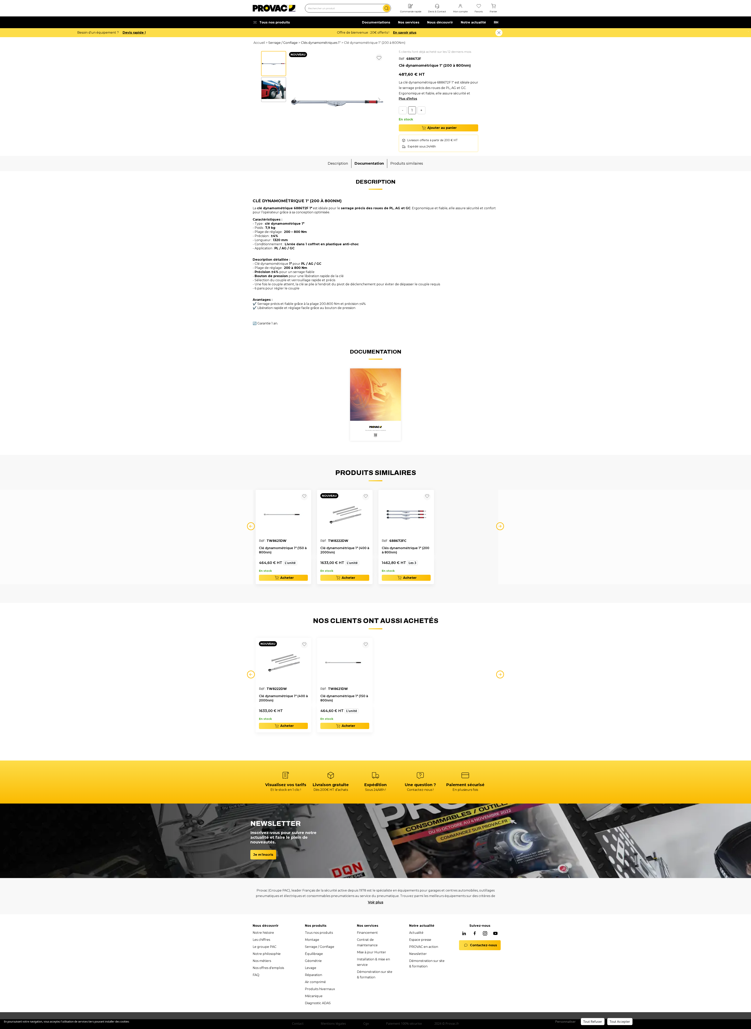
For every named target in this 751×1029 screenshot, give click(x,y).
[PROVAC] (274, 8)
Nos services (408, 22)
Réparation (313, 975)
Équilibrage (314, 954)
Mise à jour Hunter (371, 952)
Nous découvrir (440, 22)
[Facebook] (475, 933)
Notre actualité (473, 22)
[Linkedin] (464, 933)
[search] (386, 8)
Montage (312, 940)
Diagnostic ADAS (318, 1003)
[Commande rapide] (410, 6)
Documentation (369, 163)
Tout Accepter (620, 1021)
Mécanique (313, 996)
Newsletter (418, 954)
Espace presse (420, 940)
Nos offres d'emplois (268, 968)
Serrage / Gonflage (283, 43)
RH (496, 22)
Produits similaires (406, 163)
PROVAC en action (423, 947)
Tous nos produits (319, 933)
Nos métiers (262, 961)
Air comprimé (315, 982)
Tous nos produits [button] (274, 22)
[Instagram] (485, 933)
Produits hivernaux (320, 989)
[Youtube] (495, 933)
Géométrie (313, 961)
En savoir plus (139, 32)
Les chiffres (261, 940)
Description (338, 163)
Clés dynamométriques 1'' (321, 43)
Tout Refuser (592, 1021)
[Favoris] (478, 6)
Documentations (376, 22)
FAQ (256, 975)
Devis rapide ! (399, 32)
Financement (367, 933)
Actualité (416, 933)
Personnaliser (565, 1021)
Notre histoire (263, 933)
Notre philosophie (267, 954)
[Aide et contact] (437, 6)
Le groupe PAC (264, 947)
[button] (294, 99)
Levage (310, 968)
